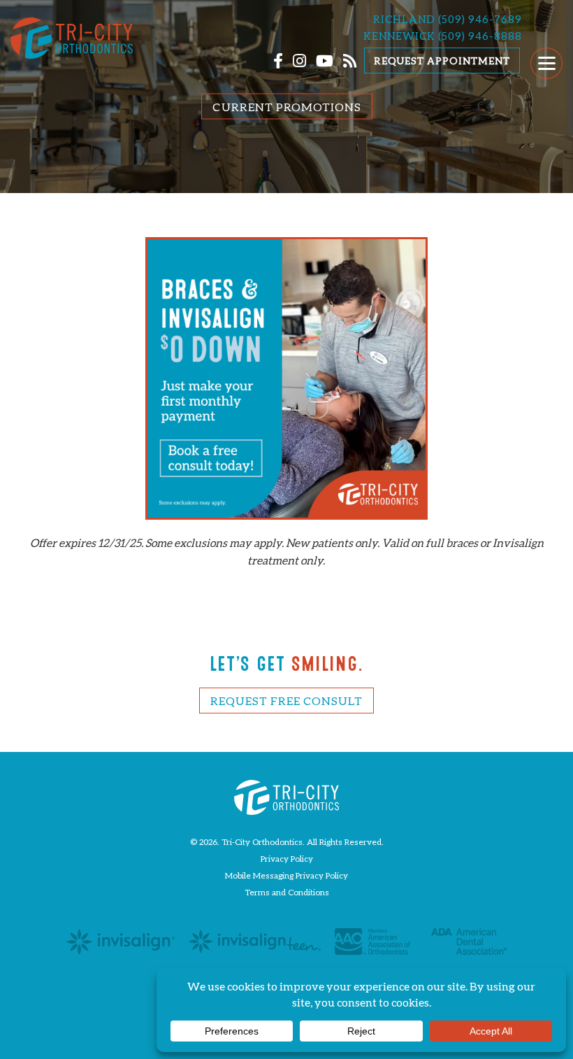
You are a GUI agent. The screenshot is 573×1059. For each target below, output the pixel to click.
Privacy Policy (287, 858)
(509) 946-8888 (480, 35)
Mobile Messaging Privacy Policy (286, 875)
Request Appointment (442, 60)
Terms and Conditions (287, 892)
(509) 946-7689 (480, 19)
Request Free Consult (286, 700)
